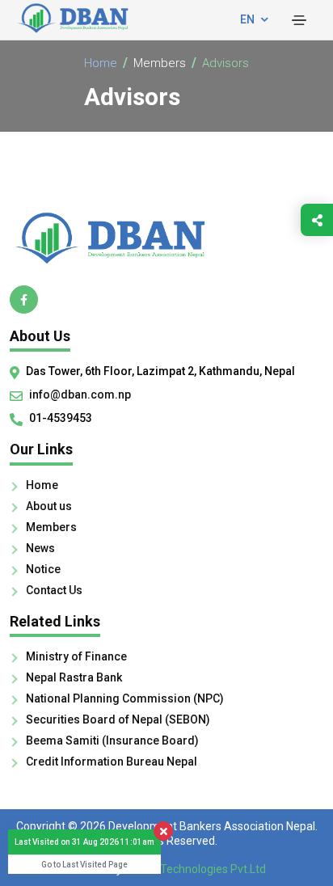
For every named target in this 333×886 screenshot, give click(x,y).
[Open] (299, 20)
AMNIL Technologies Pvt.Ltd (195, 869)
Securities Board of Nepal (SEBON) (118, 719)
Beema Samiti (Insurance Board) (112, 740)
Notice (43, 569)
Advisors (225, 63)
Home (100, 63)
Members (159, 63)
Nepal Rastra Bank (74, 677)
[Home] (166, 237)
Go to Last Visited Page (84, 864)
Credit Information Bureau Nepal (111, 761)
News (40, 548)
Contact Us (54, 590)
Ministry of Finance (76, 656)
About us (49, 506)
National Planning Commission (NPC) (125, 698)
